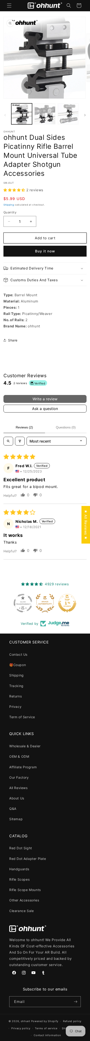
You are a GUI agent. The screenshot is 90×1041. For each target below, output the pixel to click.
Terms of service (46, 1028)
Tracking (16, 686)
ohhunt (25, 1021)
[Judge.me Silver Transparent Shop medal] (23, 603)
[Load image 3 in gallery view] (68, 113)
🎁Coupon (17, 665)
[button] (9, 5)
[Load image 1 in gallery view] (21, 113)
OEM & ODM (19, 756)
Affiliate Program (23, 767)
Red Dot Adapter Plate (27, 859)
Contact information (47, 1035)
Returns (15, 696)
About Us (16, 798)
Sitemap (16, 819)
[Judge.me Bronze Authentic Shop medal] (45, 603)
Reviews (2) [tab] (24, 427)
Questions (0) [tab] (66, 427)
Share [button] (13, 340)
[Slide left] (5, 115)
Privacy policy (20, 1028)
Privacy (15, 707)
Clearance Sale (21, 911)
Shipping (8, 204)
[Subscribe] (75, 1001)
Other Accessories (24, 900)
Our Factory (19, 777)
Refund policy (72, 1021)
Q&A (12, 809)
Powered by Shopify (45, 1021)
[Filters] (20, 441)
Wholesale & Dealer (25, 746)
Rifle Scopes (19, 879)
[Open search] (8, 441)
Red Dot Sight (20, 848)
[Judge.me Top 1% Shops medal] (67, 603)
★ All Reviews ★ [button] (86, 525)
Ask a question (45, 408)
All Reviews (18, 788)
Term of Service (22, 717)
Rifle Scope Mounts (25, 890)
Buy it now (45, 251)
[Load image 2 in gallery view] (44, 113)
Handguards (19, 869)
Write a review (45, 399)
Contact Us (18, 654)
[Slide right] (85, 115)
